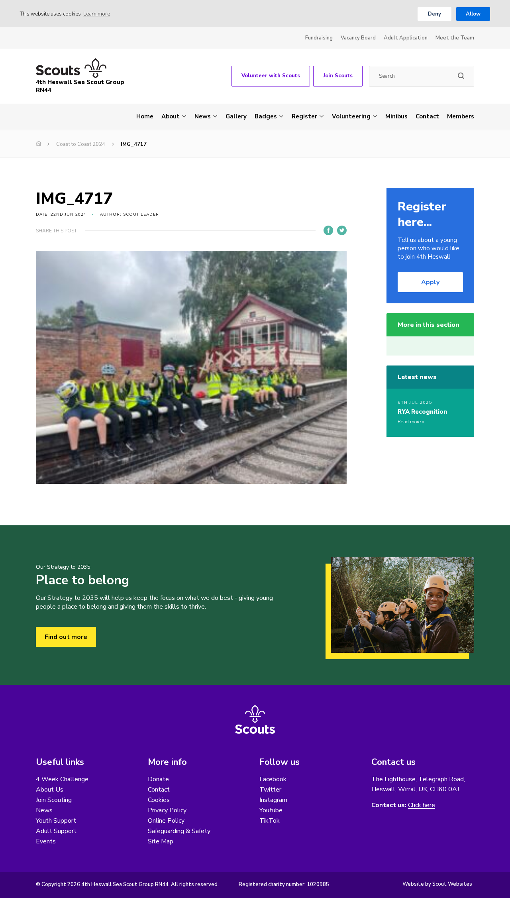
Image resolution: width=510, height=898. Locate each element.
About (170, 116)
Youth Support (56, 820)
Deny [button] (434, 14)
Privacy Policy (167, 810)
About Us (49, 789)
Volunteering (351, 116)
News (202, 116)
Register (304, 116)
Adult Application (406, 37)
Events (46, 841)
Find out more (66, 637)
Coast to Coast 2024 (80, 144)
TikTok (269, 820)
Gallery (236, 116)
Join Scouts (338, 75)
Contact (427, 116)
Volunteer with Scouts (270, 75)
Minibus (396, 116)
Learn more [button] (96, 14)
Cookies (159, 800)
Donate (158, 779)
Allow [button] (473, 14)
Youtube (270, 810)
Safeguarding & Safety (179, 831)
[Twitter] (342, 230)
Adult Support (56, 831)
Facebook (272, 779)
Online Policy (166, 820)
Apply (430, 282)
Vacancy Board (358, 37)
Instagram (273, 800)
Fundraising (319, 37)
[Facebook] (328, 230)
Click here (421, 805)
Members (460, 116)
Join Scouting (54, 800)
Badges (266, 116)
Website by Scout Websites (437, 884)
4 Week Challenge (62, 779)
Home (144, 116)
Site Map (160, 841)
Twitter (270, 789)
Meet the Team (454, 37)
